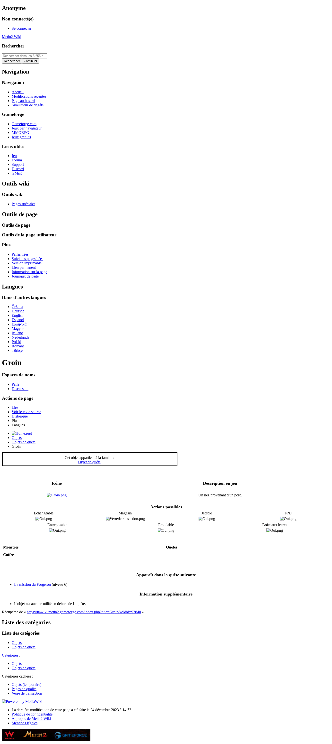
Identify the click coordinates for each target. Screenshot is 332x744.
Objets (17, 438)
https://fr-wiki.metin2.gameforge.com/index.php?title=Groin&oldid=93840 (84, 612)
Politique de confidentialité (32, 714)
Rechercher (13, 45)
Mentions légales (24, 723)
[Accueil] (22, 433)
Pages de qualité (24, 689)
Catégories (10, 655)
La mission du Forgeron (32, 584)
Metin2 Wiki (11, 37)
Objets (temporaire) (26, 684)
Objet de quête (89, 462)
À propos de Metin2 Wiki (31, 718)
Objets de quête (23, 442)
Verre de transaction (27, 693)
